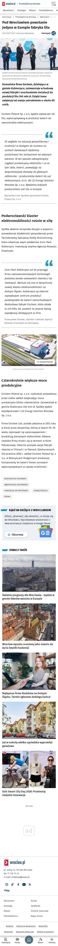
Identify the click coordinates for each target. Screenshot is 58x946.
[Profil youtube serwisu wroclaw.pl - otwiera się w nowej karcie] (24, 884)
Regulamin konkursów (25, 932)
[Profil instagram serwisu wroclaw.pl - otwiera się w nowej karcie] (6, 884)
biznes (7, 496)
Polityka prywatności (45, 932)
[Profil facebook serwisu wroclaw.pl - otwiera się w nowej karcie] (18, 884)
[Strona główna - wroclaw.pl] (8, 4)
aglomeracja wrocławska (16, 484)
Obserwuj (20, 534)
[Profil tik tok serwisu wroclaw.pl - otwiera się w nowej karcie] (12, 884)
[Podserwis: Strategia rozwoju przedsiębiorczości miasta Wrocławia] (28, 4)
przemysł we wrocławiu (15, 478)
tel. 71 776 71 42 (11, 873)
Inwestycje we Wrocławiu (16, 490)
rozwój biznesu (41, 490)
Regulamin (8, 932)
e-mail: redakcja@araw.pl (16, 877)
